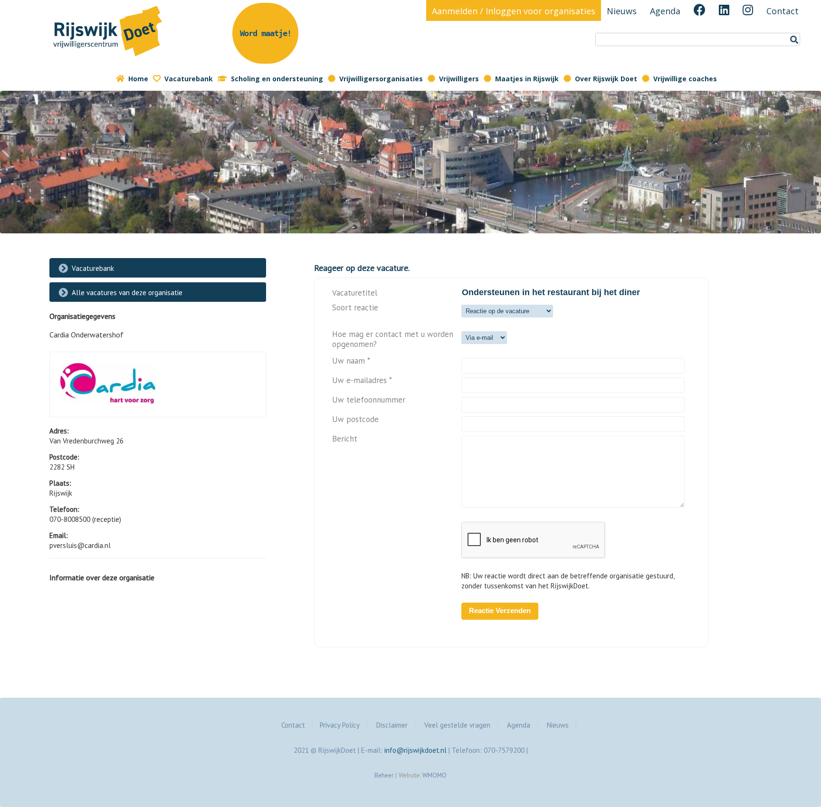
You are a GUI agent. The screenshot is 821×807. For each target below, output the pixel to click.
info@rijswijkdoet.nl (415, 750)
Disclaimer (392, 725)
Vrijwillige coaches (685, 78)
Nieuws (622, 11)
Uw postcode (355, 419)
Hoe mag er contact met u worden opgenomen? (392, 339)
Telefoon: (64, 509)
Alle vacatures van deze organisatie (127, 292)
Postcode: (64, 456)
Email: (58, 535)
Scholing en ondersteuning (277, 78)
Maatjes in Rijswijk (527, 78)
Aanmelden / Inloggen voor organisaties (513, 11)
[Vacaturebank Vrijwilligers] (108, 58)
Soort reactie (355, 308)
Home (138, 78)
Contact (782, 11)
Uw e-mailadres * (362, 380)
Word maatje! (265, 33)
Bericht (344, 439)
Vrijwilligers (459, 78)
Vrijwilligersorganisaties (381, 78)
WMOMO (434, 775)
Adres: (59, 430)
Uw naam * (351, 361)
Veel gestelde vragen (457, 725)
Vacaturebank (188, 78)
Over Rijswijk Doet (606, 78)
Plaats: (60, 483)
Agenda (665, 11)
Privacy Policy (340, 725)
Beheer (383, 775)
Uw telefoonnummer (368, 400)
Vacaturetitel (354, 293)
